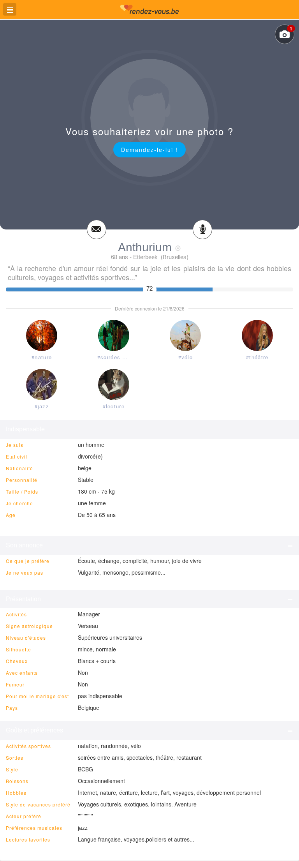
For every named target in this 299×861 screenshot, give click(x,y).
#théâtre (257, 357)
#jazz (42, 406)
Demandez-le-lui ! (149, 149)
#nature (42, 357)
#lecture (114, 406)
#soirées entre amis (115, 357)
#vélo (185, 357)
